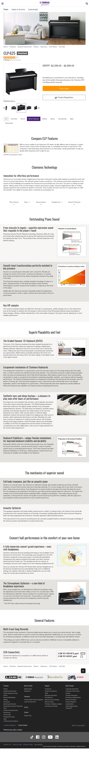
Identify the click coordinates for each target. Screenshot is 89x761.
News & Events (18, 9)
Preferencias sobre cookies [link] (12, 730)
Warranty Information (51, 695)
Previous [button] (4, 108)
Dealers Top (27, 715)
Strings (5, 699)
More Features (34, 119)
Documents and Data (51, 706)
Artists (26, 707)
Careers (68, 693)
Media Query (28, 689)
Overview (14, 119)
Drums (5, 695)
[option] (21, 81)
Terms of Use (17, 744)
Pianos (5, 9)
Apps (71, 119)
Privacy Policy (28, 744)
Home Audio (7, 715)
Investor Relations (71, 702)
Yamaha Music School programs (33, 699)
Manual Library (49, 702)
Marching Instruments (9, 704)
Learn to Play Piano (30, 702)
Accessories (62, 119)
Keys (26, 202)
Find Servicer (49, 697)
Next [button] (39, 108)
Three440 (68, 708)
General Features (74, 202)
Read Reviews (16, 60)
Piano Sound (14, 202)
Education (27, 696)
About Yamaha (70, 686)
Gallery (44, 119)
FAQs (46, 693)
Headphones (56, 202)
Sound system (41, 202)
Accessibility (38, 744)
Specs (53, 119)
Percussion (6, 702)
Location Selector (10, 725)
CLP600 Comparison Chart (12, 154)
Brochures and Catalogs (52, 699)
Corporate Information (72, 689)
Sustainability (69, 704)
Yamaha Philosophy (71, 695)
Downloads (33, 9)
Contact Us (48, 689)
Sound (23, 119)
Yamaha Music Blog (71, 706)
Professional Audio (9, 717)
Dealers (26, 712)
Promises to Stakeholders (73, 697)
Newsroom (27, 691)
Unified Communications (10, 721)
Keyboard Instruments (9, 691)
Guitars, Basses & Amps (10, 693)
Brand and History (71, 699)
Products (6, 686)
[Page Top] (83, 670)
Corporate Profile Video (72, 691)
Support (47, 686)
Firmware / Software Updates (53, 704)
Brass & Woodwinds (9, 697)
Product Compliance (51, 691)
